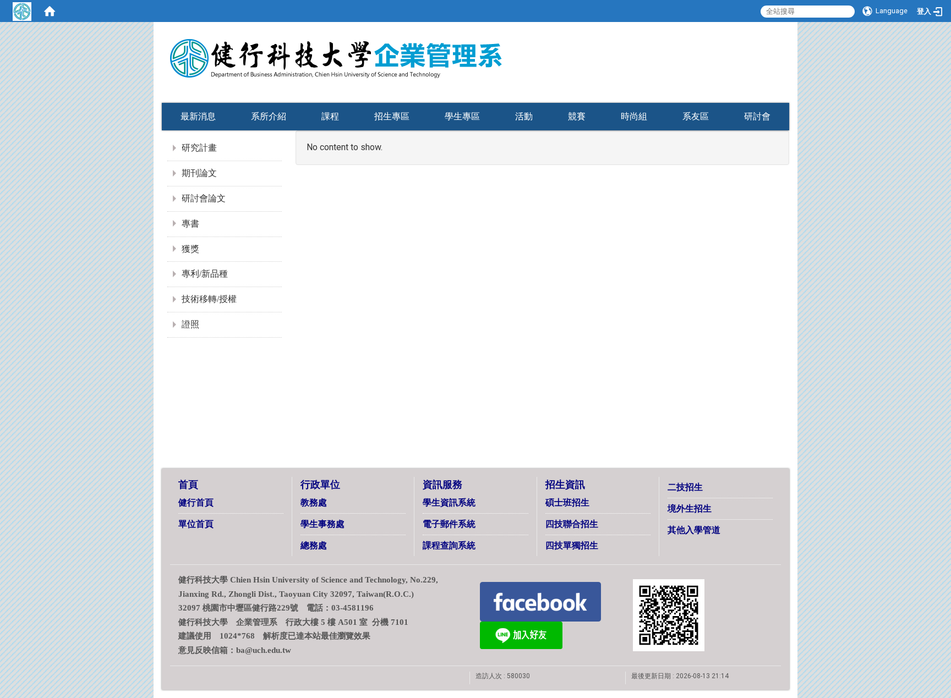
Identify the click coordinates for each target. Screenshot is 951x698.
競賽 (577, 116)
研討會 (757, 116)
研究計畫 (199, 147)
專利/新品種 (205, 273)
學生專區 (462, 116)
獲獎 (190, 249)
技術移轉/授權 (209, 299)
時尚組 (634, 116)
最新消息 (198, 116)
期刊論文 (199, 173)
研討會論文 (204, 198)
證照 (190, 324)
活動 (524, 116)
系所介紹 (268, 116)
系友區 (695, 116)
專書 (190, 223)
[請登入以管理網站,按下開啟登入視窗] (22, 11)
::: (770, 78)
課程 (330, 116)
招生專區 (391, 116)
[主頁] (393, 51)
